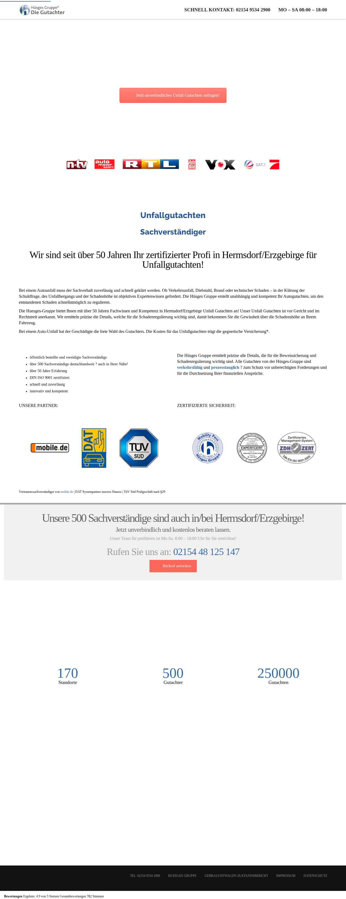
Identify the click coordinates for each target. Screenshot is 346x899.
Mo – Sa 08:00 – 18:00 (302, 9)
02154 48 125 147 (206, 551)
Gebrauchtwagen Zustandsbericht (236, 876)
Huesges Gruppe (182, 876)
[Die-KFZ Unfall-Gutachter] (42, 9)
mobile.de (67, 492)
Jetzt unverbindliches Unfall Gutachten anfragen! (177, 95)
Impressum (285, 876)
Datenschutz (315, 876)
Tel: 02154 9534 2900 (145, 876)
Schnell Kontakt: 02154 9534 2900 (227, 9)
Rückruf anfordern (177, 566)
